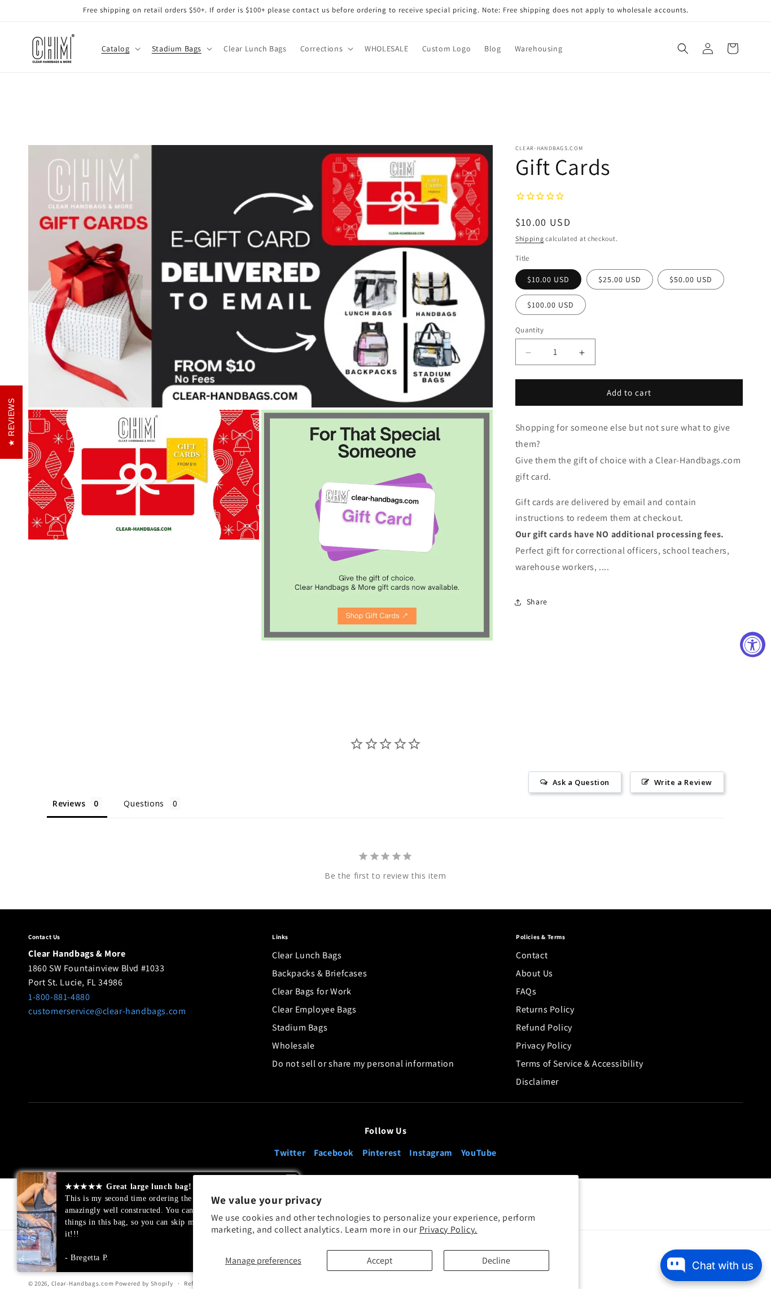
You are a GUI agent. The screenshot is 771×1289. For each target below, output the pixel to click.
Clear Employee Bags (314, 1009)
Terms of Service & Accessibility (579, 1063)
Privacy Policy (543, 1045)
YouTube (479, 1153)
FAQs (526, 991)
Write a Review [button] (683, 782)
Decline (496, 1260)
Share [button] (537, 602)
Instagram (430, 1153)
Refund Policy (544, 1027)
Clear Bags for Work (311, 991)
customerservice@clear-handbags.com (107, 1011)
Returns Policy (545, 1009)
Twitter (289, 1153)
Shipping (529, 239)
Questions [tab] (144, 803)
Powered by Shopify (144, 1283)
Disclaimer (537, 1082)
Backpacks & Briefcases (319, 973)
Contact (531, 955)
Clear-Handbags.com (82, 1283)
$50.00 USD (690, 280)
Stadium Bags (299, 1027)
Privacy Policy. (448, 1229)
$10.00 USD (548, 280)
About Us (534, 973)
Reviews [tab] (68, 803)
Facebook (334, 1153)
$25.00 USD (619, 280)
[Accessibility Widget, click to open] (752, 644)
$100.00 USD (550, 305)
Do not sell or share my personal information (363, 1063)
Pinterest (381, 1153)
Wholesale (293, 1045)
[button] (120, 48)
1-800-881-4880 (59, 997)
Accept (379, 1260)
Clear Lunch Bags (307, 955)
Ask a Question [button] (581, 782)
